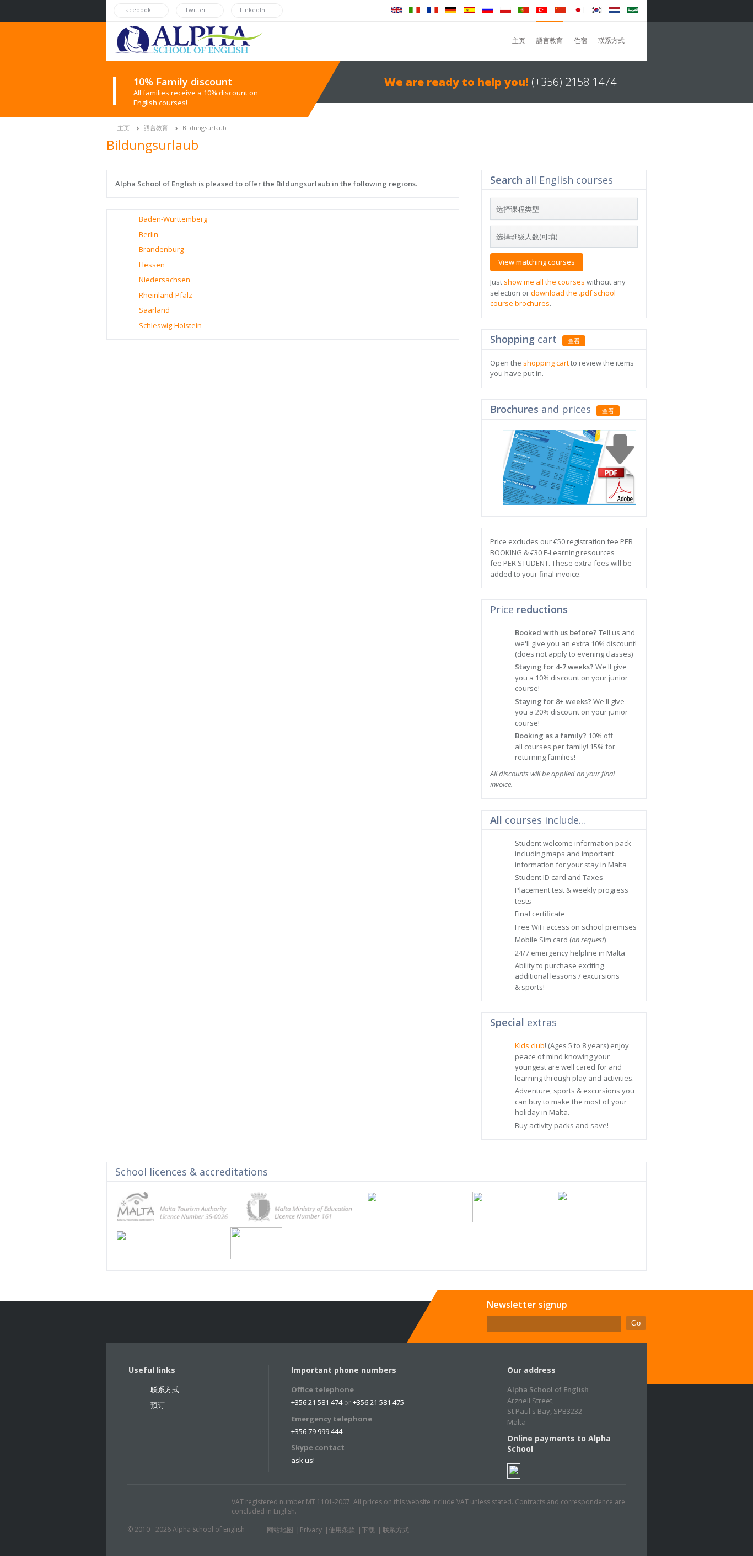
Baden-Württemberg (173, 219)
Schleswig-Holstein (170, 325)
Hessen (152, 265)
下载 (368, 1529)
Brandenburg (161, 249)
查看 (574, 340)
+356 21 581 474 (316, 1402)
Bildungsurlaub (204, 128)
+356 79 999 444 (316, 1431)
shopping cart (546, 363)
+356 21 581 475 (378, 1402)
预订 (157, 1405)
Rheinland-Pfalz (165, 295)
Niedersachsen (164, 280)
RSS (209, 1507)
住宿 (580, 40)
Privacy (311, 1529)
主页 (518, 40)
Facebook (167, 1507)
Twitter (146, 1507)
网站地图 (280, 1529)
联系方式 (611, 40)
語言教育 (549, 40)
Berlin (148, 234)
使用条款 (342, 1529)
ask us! (303, 1460)
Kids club (530, 1045)
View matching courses (536, 262)
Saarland (154, 310)
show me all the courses (544, 282)
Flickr (188, 1507)
